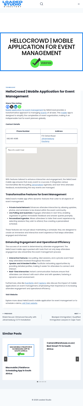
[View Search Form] (41, 4)
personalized (37, 185)
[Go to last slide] (5, 359)
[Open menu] (79, 4)
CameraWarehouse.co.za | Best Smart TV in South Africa (61, 346)
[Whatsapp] (19, 107)
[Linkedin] (15, 107)
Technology (10, 87)
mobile (64, 113)
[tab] (37, 381)
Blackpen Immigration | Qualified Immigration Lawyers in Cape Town (65, 317)
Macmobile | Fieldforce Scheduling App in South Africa (18, 370)
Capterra (42, 283)
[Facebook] (7, 107)
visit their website (29, 303)
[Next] (77, 359)
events (44, 113)
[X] (11, 107)
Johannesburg (47, 138)
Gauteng (45, 141)
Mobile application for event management (24, 110)
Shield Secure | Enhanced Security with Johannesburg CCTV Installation (19, 317)
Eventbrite (29, 283)
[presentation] (20, 350)
